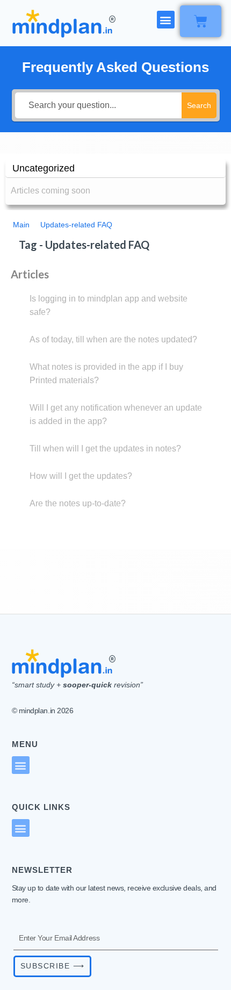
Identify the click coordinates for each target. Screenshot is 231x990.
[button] (166, 19)
